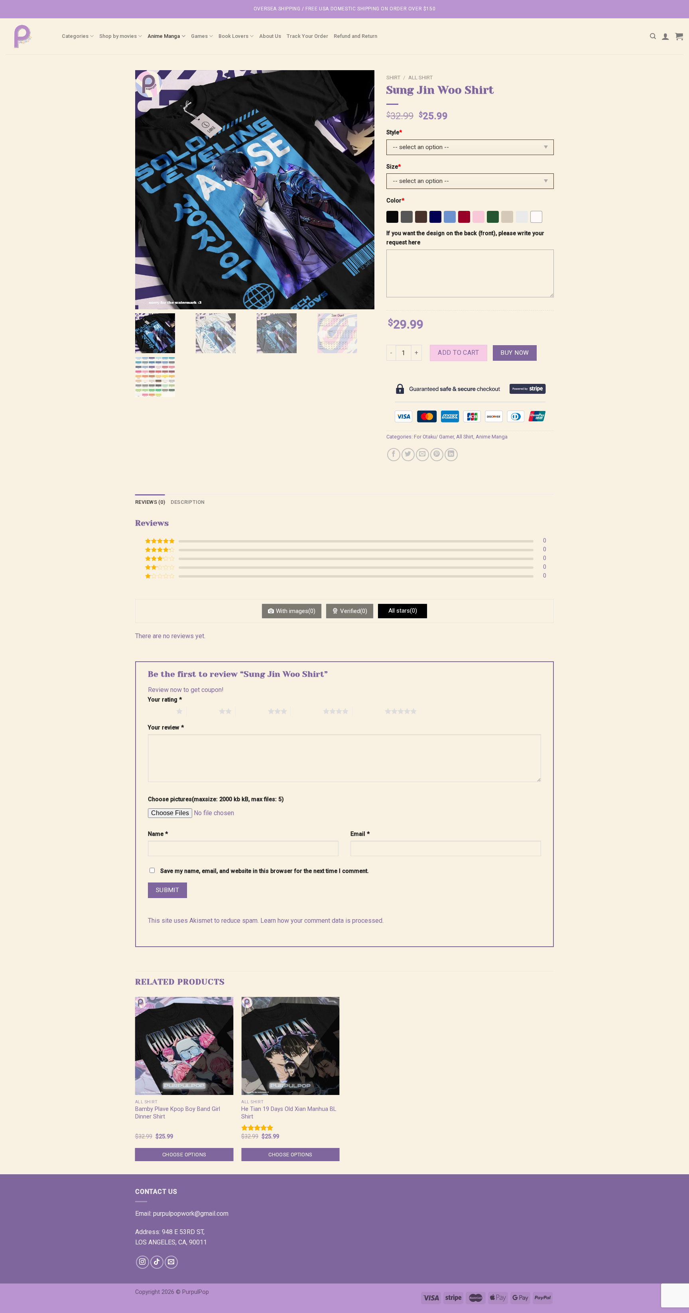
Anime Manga (164, 36)
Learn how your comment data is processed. (322, 920)
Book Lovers (233, 36)
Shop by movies (118, 36)
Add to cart (458, 352)
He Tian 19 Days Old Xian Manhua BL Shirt (288, 1113)
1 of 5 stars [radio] (160, 711)
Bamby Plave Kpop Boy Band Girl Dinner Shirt (177, 1113)
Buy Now (514, 352)
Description (188, 502)
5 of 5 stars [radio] (368, 711)
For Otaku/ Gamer (434, 437)
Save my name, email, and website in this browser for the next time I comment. (264, 871)
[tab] (150, 502)
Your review (166, 727)
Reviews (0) (150, 502)
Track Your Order (307, 36)
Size (393, 166)
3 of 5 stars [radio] (252, 711)
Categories (75, 36)
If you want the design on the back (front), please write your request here (465, 238)
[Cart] (679, 36)
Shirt (393, 77)
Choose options (184, 1155)
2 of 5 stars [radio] (203, 711)
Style (394, 132)
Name (158, 834)
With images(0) (295, 611)
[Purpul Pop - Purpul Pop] (28, 36)
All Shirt (420, 77)
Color (395, 200)
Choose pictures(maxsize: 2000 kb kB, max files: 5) (216, 799)
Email (360, 834)
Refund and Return (355, 36)
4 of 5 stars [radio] (307, 711)
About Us (270, 36)
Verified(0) (353, 611)
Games (199, 36)
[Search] (653, 36)
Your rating (165, 699)
